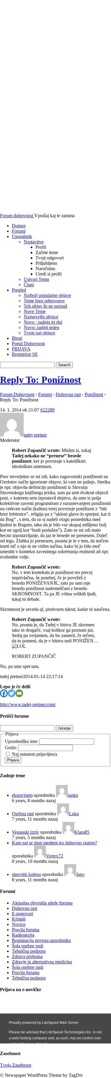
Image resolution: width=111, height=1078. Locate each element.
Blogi (17, 338)
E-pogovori (22, 913)
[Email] (19, 693)
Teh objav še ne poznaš (45, 306)
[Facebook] (4, 693)
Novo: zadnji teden (41, 327)
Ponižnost (94, 394)
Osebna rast (23, 813)
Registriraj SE (25, 354)
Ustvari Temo (36, 279)
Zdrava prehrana (27, 956)
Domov (19, 225)
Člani (29, 284)
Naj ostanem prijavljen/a (34, 754)
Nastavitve (34, 241)
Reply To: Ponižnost (40, 379)
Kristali (18, 918)
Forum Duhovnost (17, 394)
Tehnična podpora (29, 951)
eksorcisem (22, 795)
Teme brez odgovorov (44, 300)
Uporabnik (22, 236)
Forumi (18, 231)
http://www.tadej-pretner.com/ (28, 704)
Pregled (19, 289)
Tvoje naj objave (39, 332)
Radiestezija (23, 935)
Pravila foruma (25, 929)
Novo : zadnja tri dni (43, 322)
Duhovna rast (68, 394)
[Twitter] (11, 693)
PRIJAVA (21, 348)
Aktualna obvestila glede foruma (42, 902)
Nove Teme (35, 311)
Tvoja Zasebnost (15, 1065)
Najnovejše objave (41, 316)
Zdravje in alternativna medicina (42, 961)
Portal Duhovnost (28, 343)
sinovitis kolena (26, 874)
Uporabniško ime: (22, 741)
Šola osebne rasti (27, 945)
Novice (18, 924)
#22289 (47, 409)
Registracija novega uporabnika (41, 940)
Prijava (13, 760)
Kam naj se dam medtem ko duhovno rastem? (54, 842)
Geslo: (11, 747)
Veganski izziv (25, 832)
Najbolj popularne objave (47, 295)
